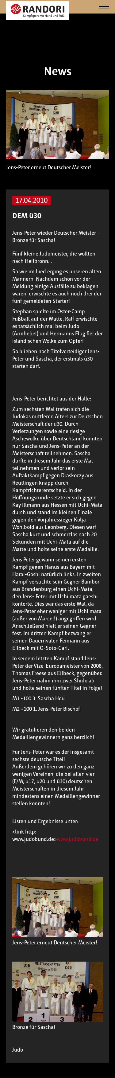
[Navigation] (104, 7)
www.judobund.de (77, 839)
